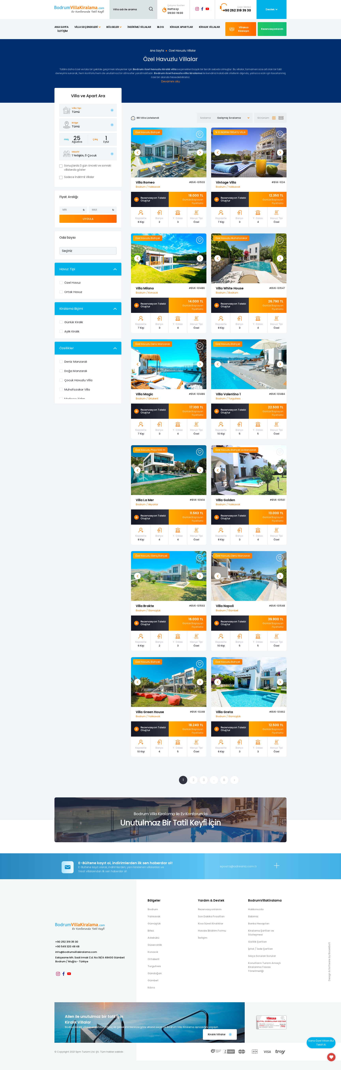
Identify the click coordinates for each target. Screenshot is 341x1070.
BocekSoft (329, 948)
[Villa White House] (249, 258)
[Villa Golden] (249, 470)
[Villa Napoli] (249, 576)
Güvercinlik (155, 945)
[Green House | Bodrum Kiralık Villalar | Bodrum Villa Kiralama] (168, 681)
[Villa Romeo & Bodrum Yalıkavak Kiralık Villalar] (168, 152)
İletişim (202, 938)
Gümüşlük (154, 923)
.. (214, 780)
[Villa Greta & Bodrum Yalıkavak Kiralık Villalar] (249, 681)
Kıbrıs (151, 987)
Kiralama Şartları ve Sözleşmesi (261, 932)
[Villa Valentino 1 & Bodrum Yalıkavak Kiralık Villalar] (249, 364)
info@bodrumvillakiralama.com (76, 952)
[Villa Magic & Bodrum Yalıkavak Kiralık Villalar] (168, 364)
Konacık (153, 952)
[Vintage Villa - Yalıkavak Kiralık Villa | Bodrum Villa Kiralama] (249, 152)
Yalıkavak (154, 916)
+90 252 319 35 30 (66, 942)
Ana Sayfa (157, 51)
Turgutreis (154, 966)
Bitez (151, 931)
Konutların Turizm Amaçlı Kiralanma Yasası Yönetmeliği (264, 967)
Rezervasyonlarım (209, 909)
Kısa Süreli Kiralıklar (210, 923)
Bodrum (153, 909)
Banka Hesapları (258, 923)
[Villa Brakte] (168, 576)
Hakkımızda (255, 909)
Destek (270, 9)
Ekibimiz (253, 916)
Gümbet (153, 980)
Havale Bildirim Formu (212, 931)
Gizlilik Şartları (257, 942)
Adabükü (153, 938)
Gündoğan (155, 973)
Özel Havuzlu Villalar (182, 51)
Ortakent (153, 959)
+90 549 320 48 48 (67, 946)
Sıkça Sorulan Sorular (262, 956)
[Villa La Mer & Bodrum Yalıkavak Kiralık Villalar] (168, 470)
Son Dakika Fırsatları (211, 916)
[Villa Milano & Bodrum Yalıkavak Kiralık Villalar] (168, 258)
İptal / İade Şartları (260, 949)
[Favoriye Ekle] (199, 134)
